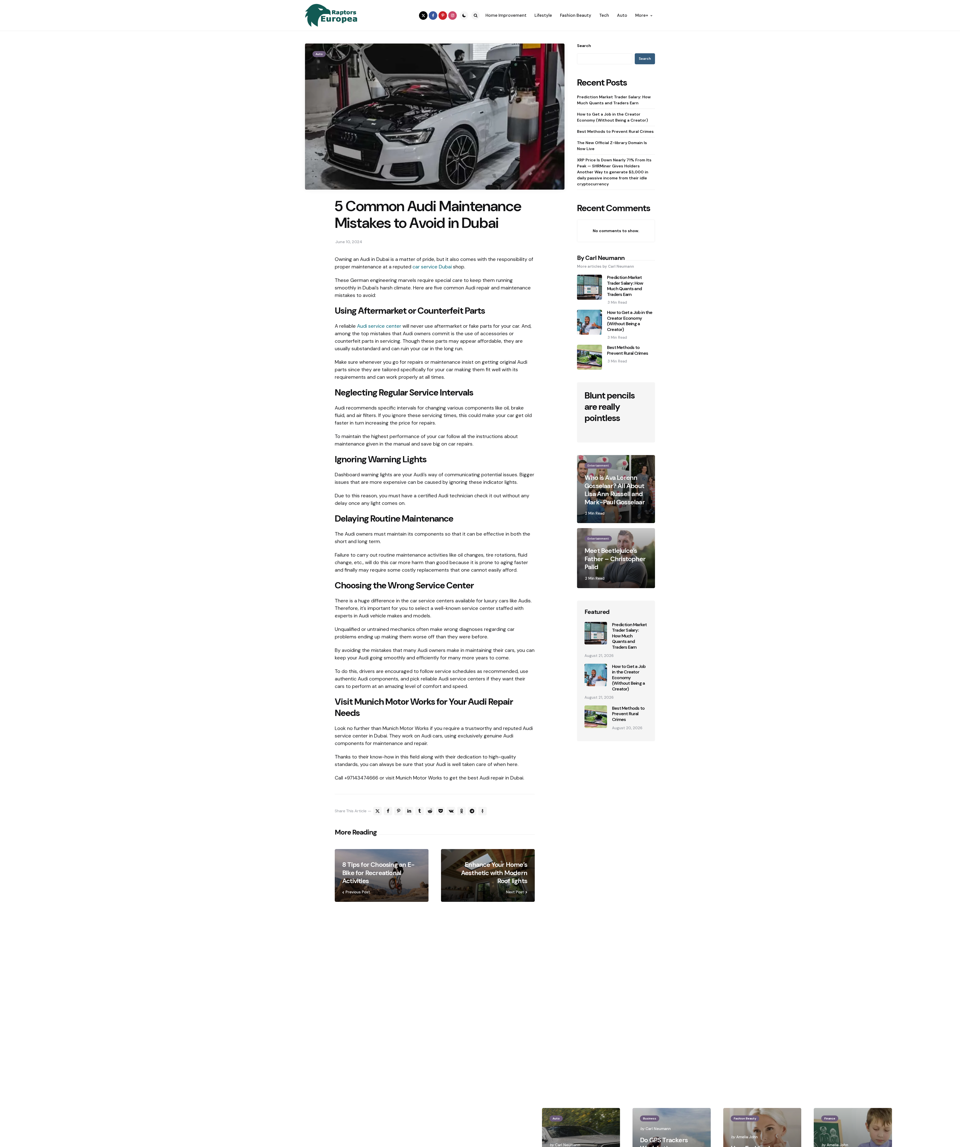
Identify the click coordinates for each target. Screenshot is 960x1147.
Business (649, 1118)
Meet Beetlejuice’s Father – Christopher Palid (615, 559)
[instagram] (452, 15)
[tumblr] (419, 811)
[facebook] (433, 15)
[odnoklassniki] (461, 811)
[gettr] (482, 811)
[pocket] (440, 811)
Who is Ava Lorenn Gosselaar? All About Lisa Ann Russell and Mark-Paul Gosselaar (614, 490)
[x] (377, 811)
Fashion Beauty (745, 1118)
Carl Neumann (658, 1128)
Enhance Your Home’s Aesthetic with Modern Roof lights (494, 873)
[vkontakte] (451, 811)
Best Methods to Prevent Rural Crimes (615, 131)
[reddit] (430, 811)
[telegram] (472, 811)
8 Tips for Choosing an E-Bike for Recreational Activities (378, 873)
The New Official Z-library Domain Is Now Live (612, 145)
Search (584, 46)
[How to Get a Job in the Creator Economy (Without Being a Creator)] (595, 675)
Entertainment (598, 466)
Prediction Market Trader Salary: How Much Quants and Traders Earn (614, 100)
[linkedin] (409, 811)
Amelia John (747, 1136)
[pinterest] (442, 15)
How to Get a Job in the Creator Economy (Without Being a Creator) (612, 117)
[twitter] (423, 15)
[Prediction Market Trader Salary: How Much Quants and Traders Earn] (595, 633)
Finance (829, 1118)
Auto (319, 54)
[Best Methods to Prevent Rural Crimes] (595, 716)
